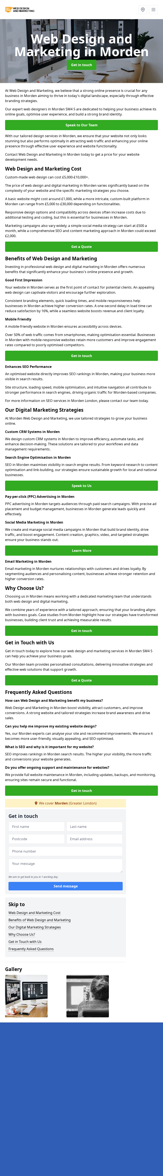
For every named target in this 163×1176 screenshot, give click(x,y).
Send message (66, 886)
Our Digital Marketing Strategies (34, 927)
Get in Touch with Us (25, 941)
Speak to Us (81, 485)
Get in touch (81, 65)
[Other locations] (142, 9)
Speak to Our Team (82, 125)
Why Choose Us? (21, 934)
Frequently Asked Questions (31, 949)
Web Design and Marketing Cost (34, 912)
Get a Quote (81, 246)
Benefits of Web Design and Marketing (39, 920)
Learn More (81, 550)
